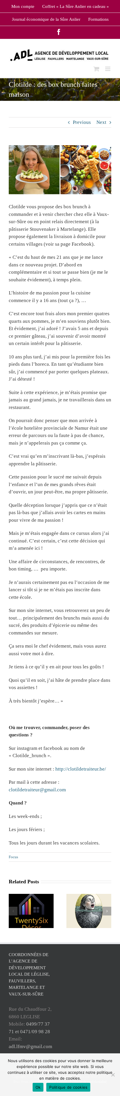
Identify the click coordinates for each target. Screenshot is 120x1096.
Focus (13, 857)
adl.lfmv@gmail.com (30, 1046)
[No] (113, 1075)
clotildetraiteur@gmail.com (37, 789)
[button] (13, 911)
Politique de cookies (68, 1087)
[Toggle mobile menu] (108, 69)
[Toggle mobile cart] (96, 69)
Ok (38, 1087)
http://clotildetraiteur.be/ (80, 769)
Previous (82, 122)
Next (101, 122)
